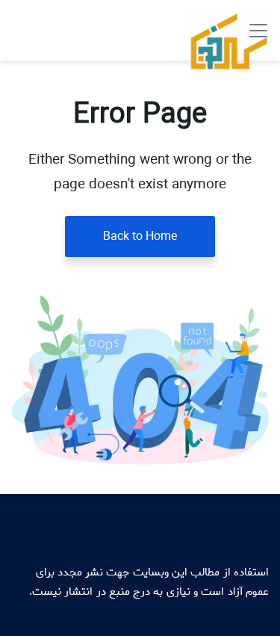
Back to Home (140, 236)
